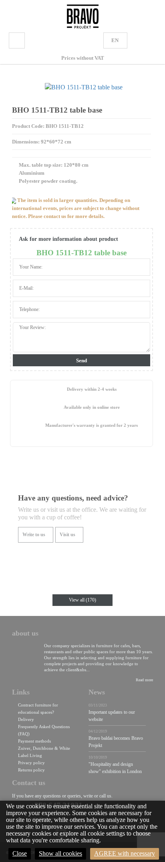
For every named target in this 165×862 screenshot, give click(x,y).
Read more (144, 680)
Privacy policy (31, 762)
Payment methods (34, 741)
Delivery (26, 719)
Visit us (67, 534)
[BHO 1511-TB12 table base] (83, 87)
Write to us (33, 534)
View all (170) (82, 600)
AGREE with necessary (124, 853)
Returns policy (31, 769)
